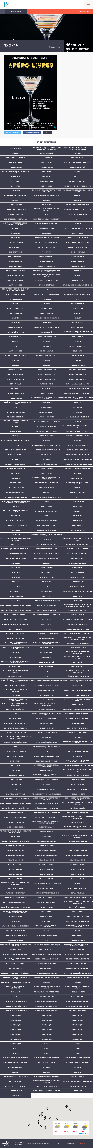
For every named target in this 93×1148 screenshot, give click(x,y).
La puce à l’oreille (15, 285)
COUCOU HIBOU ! (15, 591)
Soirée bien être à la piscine (15, 930)
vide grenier (77, 407)
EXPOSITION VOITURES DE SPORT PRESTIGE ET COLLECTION (46, 190)
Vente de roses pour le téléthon (46, 803)
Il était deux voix (77, 308)
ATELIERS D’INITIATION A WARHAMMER (77, 205)
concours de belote (77, 365)
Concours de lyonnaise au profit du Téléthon (77, 798)
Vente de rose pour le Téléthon (15, 615)
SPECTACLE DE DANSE (15, 1081)
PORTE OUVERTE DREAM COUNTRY (15, 355)
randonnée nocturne (46, 996)
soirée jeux (15, 341)
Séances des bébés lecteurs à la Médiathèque (77, 926)
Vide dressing (77, 412)
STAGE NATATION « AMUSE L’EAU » (15, 209)
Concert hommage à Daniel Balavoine (46, 238)
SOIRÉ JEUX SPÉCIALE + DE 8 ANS (15, 464)
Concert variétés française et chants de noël (77, 681)
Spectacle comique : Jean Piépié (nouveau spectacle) (15, 959)
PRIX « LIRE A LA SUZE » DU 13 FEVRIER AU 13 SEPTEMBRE (46, 775)
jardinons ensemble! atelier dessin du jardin (46, 987)
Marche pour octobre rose (77, 247)
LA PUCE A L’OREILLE (46, 153)
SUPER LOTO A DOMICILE (15, 596)
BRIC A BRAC (77, 153)
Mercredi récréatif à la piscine (46, 973)
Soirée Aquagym (15, 761)
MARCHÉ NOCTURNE (46, 652)
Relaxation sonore (77, 256)
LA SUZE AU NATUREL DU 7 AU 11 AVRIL (15, 195)
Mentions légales (45, 1143)
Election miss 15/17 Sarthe (15, 294)
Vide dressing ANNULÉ (46, 662)
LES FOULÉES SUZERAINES (77, 1086)
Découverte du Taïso (46, 638)
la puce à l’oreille (46, 393)
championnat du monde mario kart (15, 1058)
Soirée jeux (15, 200)
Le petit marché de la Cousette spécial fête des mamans (77, 902)
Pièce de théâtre (46, 912)
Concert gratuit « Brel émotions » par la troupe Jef (46, 713)
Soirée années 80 (15, 318)
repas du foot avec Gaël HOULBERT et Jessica (15, 421)
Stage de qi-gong (77, 271)
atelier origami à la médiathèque (77, 1062)
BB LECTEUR (46, 214)
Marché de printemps (46, 417)
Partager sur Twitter (12, 132)
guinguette (15, 388)
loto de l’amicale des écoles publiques (77, 973)
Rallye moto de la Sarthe (46, 667)
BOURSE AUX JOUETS (77, 355)
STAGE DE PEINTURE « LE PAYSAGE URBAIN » (15, 897)
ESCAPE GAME (15, 233)
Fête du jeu (77, 289)
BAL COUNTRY (15, 186)
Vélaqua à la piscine (77, 879)
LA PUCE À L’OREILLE (46, 469)
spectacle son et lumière (46, 1062)
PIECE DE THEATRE (46, 572)
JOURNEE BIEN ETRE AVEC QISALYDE (46, 431)
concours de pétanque (15, 374)
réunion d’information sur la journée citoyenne (46, 1081)
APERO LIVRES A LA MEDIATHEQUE (46, 520)
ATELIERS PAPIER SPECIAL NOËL (77, 624)
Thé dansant (15, 836)
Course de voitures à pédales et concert (46, 497)
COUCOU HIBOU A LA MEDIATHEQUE (15, 558)
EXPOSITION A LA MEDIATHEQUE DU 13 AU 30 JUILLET (15, 648)
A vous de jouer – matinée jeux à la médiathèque (46, 765)
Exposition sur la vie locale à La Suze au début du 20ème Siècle (46, 822)
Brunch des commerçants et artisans (15, 172)
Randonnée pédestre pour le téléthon (15, 808)
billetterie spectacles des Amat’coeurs (15, 440)
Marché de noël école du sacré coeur (46, 219)
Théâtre (77, 172)
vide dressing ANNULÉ (77, 167)
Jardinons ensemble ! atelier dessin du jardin (77, 987)
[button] (50, 1118)
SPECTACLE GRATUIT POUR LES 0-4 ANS (46, 294)
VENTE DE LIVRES (46, 186)
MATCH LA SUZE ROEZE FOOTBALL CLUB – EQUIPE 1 (46, 534)
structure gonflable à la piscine (46, 855)
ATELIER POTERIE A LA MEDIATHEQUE (46, 483)
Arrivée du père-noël (15, 454)
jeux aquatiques (15, 1015)
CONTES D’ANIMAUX (46, 351)
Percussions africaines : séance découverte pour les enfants (15, 831)
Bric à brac (77, 275)
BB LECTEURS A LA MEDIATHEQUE (15, 520)
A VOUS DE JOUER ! (77, 233)
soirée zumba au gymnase (46, 827)
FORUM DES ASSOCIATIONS (15, 638)
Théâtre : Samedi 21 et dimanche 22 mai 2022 (46, 558)
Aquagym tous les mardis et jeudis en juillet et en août (46, 270)
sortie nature (46, 657)
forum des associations (77, 1011)
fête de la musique (46, 167)
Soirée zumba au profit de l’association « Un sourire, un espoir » (15, 737)
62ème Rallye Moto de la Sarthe (15, 751)
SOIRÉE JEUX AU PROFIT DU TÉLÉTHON (77, 549)
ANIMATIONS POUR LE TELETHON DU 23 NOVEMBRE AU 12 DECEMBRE (15, 223)
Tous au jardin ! (15, 766)
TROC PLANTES (46, 346)
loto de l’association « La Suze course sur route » (15, 977)
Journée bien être (15, 266)
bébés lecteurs (15, 1095)
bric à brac (77, 883)
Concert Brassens (15, 252)
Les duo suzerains (46, 700)
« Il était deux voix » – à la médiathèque (46, 813)
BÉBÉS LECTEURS (46, 591)
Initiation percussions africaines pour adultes (77, 827)
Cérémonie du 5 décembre (46, 690)
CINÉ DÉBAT (15, 506)
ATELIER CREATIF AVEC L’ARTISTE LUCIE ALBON (77, 619)
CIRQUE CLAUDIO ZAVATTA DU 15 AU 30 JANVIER (77, 591)
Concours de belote (77, 266)
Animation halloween (46, 228)
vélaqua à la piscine (15, 869)
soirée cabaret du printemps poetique (46, 1091)
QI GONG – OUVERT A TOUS (46, 374)
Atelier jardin (46, 784)
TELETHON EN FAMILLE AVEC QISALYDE (15, 450)
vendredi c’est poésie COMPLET (15, 963)
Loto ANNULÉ (77, 662)
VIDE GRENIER (46, 299)
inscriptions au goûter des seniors (46, 978)
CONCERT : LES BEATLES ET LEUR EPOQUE (15, 619)
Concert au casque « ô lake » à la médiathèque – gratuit (77, 761)
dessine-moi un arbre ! (15, 1067)
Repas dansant (77, 337)
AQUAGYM (46, 200)
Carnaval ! (46, 930)
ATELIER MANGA (15, 181)
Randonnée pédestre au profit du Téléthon (15, 605)
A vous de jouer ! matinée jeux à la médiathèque (15, 699)
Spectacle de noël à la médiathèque (15, 954)
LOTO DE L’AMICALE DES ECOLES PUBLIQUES (46, 945)
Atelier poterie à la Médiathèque (77, 718)
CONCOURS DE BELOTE (46, 436)
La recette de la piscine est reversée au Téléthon (46, 798)
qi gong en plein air (46, 181)
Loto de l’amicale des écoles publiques (15, 799)
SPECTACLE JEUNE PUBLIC (77, 563)
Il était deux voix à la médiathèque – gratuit (77, 766)
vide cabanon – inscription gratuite (46, 318)
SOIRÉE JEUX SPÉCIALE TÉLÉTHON (77, 450)
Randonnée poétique (46, 285)
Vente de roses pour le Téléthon (46, 685)
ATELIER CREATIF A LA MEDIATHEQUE (46, 511)
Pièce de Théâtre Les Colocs (77, 907)
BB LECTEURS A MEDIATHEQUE (15, 794)
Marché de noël (46, 454)
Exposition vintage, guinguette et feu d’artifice (46, 275)
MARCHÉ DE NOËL (77, 322)
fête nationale (15, 384)
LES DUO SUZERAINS (15, 629)
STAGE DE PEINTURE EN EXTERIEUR (46, 1086)
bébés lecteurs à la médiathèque (15, 742)
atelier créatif (77, 704)
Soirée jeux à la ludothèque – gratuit (77, 968)
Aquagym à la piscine (77, 864)
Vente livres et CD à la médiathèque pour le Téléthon (77, 803)
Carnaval (77, 195)
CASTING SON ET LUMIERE (15, 756)
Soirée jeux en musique (46, 728)
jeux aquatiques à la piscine (46, 841)
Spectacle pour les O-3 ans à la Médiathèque (46, 926)
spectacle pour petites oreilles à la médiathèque (46, 704)
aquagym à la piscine (15, 860)
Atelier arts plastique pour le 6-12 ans (77, 209)
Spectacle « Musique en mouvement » (15, 902)
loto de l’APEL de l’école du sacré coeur (15, 973)
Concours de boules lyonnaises (15, 685)
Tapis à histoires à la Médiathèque (77, 921)
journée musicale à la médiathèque (15, 1077)
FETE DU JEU (46, 563)
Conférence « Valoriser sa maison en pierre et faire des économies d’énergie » (15, 501)
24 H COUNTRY (77, 511)
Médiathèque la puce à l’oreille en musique (15, 982)
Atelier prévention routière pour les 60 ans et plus (46, 398)
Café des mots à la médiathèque (46, 817)
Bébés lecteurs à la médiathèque (77, 388)
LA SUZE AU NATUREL (77, 502)
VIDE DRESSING (15, 322)
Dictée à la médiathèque (15, 393)
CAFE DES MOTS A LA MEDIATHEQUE (77, 775)
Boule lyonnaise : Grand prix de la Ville (15, 841)
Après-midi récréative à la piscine (15, 935)
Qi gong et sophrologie (46, 266)
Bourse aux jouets (15, 247)
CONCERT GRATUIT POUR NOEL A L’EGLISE (46, 327)
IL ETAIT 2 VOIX (46, 233)
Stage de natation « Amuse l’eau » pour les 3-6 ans (77, 426)
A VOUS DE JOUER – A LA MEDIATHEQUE (77, 789)
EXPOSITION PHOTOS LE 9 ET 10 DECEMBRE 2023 (46, 445)
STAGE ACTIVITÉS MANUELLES (46, 426)
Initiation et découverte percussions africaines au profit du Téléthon (77, 605)
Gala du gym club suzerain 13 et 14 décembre (15, 690)
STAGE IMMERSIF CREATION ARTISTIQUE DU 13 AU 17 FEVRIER (15, 539)
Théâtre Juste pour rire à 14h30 (77, 916)
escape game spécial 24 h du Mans (15, 497)
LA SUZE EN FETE (15, 431)
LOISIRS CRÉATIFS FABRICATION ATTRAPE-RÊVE (46, 883)
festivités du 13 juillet (46, 888)
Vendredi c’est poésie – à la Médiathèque (46, 794)
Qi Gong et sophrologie (77, 181)
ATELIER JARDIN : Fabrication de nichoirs (15, 624)
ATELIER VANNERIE (77, 568)
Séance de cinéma (46, 907)
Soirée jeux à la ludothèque (77, 610)
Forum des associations (15, 275)
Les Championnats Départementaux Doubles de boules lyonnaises (15, 911)
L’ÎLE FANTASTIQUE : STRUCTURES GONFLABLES (15, 549)
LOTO (77, 299)
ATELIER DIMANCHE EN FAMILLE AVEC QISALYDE (77, 464)
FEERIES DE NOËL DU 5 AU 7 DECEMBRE (46, 224)
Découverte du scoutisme (15, 492)
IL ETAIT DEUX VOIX (15, 191)
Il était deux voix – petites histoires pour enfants (77, 742)
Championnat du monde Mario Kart (15, 1062)
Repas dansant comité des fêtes (77, 242)
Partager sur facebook (32, 132)
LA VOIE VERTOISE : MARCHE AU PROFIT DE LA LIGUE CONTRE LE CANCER (77, 148)
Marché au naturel (15, 299)
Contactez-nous (32, 1143)
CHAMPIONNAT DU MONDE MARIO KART (46, 1077)
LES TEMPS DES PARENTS (77, 586)
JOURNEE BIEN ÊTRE (46, 322)
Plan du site (71, 1143)
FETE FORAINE (15, 516)
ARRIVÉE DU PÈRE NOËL (15, 327)
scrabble (46, 360)
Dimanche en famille (77, 252)
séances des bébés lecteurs (15, 827)
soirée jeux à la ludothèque (46, 897)
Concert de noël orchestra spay (15, 219)
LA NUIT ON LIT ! (15, 544)
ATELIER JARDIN (77, 516)
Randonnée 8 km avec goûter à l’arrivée (77, 294)
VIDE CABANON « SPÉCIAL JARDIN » (46, 530)
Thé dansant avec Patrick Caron (77, 676)
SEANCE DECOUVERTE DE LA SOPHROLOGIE (46, 615)
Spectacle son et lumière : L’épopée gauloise (46, 209)
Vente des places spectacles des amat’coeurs (77, 671)
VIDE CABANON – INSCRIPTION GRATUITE (46, 195)
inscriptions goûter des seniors (77, 978)
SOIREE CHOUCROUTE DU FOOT (46, 525)
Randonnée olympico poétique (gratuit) (46, 421)
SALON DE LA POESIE (77, 572)
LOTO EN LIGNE (15, 535)
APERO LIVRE (15, 582)
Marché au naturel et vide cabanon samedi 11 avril (77, 190)
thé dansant (15, 992)
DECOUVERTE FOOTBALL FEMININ (77, 728)
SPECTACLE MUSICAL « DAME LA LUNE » (46, 553)
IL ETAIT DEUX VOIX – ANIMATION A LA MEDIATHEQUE (15, 643)
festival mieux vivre (77, 893)
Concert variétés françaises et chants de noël (77, 332)
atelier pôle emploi (15, 657)
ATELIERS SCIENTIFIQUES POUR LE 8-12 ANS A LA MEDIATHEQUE (46, 643)
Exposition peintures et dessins (15, 728)
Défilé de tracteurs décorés (77, 445)
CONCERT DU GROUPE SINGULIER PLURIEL (77, 454)
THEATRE (46, 502)
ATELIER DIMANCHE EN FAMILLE (15, 469)
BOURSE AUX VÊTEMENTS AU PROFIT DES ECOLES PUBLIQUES (15, 944)
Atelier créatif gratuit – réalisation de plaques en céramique (77, 944)
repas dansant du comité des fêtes (46, 992)
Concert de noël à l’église (46, 605)
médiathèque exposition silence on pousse (77, 1081)
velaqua (46, 1044)
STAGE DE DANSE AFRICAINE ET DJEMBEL (46, 756)
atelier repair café (15, 1091)
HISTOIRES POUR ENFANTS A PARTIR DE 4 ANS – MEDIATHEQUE (15, 883)
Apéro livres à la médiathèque (77, 813)
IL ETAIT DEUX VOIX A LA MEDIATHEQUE (46, 634)
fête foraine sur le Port (15, 775)
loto (77, 219)
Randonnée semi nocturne (15, 271)
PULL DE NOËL (15, 445)
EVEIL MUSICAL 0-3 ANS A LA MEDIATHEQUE (77, 634)
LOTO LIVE (77, 313)
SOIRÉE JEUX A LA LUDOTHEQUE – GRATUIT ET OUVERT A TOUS (46, 478)
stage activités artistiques (15, 412)
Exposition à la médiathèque (77, 214)
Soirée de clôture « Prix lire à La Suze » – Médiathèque (15, 704)
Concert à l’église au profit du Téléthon (77, 228)
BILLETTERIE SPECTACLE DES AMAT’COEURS (46, 601)
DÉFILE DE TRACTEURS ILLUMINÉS (46, 549)
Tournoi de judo (15, 770)
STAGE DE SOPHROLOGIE (15, 940)
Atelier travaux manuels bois (77, 238)
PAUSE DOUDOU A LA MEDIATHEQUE (78, 643)
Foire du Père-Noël (15, 337)
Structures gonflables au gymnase (77, 954)
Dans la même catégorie (46, 142)
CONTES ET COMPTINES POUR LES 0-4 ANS (77, 186)
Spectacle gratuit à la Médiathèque (46, 893)
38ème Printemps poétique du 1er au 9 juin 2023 (77, 539)
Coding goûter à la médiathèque (46, 959)
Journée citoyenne (15, 916)
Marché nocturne (15, 162)
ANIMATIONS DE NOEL (77, 327)
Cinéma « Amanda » (77, 784)
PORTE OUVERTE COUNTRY (15, 487)
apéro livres (46, 388)
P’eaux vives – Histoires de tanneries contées (15, 671)
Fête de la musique (15, 167)
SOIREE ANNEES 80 (77, 525)
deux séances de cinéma (15, 822)
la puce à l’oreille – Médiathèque (77, 695)
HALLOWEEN (77, 473)
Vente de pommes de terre (46, 247)
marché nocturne (77, 996)
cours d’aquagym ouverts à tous (77, 384)
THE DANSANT (77, 756)
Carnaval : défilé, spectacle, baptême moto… (77, 657)
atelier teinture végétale (15, 709)
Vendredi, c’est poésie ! (15, 417)
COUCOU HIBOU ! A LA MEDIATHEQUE (15, 525)
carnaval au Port (46, 770)
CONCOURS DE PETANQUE (46, 487)
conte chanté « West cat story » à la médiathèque (15, 987)
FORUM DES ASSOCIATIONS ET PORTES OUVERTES (77, 483)
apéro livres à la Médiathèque (46, 935)
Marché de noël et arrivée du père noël (77, 690)
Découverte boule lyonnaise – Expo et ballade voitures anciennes (15, 289)
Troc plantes (46, 252)
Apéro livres (46, 172)
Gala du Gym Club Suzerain (46, 610)
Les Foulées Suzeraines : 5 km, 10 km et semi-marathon (77, 836)
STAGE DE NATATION (15, 313)
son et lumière (46, 407)
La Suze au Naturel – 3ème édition (77, 417)
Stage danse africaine (15, 242)
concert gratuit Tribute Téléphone (77, 714)
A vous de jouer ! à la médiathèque (46, 280)
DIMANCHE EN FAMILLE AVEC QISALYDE (77, 431)
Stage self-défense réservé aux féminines (77, 285)
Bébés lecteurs (15, 148)
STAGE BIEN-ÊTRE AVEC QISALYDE (46, 464)
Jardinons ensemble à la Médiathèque (15, 926)
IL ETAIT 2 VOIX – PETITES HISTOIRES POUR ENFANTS (77, 699)
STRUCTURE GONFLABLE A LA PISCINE (77, 751)
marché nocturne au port (77, 888)
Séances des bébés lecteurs (46, 902)
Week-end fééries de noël (15, 332)
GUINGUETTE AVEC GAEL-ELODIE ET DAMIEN (77, 162)
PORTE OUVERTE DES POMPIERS (15, 158)
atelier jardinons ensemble (46, 963)
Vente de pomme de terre (77, 346)
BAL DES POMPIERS (46, 158)
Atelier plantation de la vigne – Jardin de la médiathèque (77, 817)
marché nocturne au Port (15, 893)
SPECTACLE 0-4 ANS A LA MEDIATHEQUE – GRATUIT (15, 511)
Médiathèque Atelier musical (15, 1086)
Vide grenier (15, 176)
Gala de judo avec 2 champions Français (77, 897)
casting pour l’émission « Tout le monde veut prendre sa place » (15, 662)
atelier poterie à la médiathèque (15, 723)
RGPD (58, 1143)
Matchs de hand (77, 685)
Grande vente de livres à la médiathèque (77, 393)
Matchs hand (77, 601)
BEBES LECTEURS (15, 483)
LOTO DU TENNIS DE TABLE (15, 214)
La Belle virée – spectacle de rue (46, 718)
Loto (46, 671)
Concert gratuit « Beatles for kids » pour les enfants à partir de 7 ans (46, 148)
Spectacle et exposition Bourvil (46, 242)
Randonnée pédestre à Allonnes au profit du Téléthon (15, 681)
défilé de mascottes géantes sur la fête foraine (77, 770)
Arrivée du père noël (77, 808)
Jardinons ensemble (46, 916)
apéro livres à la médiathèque (46, 742)
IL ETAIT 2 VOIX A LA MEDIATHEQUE (15, 553)
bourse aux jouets (46, 695)
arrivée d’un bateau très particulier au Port (46, 746)
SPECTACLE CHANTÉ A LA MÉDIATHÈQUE (77, 469)
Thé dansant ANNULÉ (15, 667)
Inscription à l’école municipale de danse (77, 709)
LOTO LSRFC (15, 153)
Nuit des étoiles (77, 280)
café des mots (78, 1091)
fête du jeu (77, 176)
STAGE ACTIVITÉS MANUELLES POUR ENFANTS (77, 459)
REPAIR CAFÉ (46, 982)
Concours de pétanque (78, 158)
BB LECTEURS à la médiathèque (46, 761)
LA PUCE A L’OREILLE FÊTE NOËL (46, 789)
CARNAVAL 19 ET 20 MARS (46, 577)
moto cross (46, 737)
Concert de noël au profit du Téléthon (46, 450)
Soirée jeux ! (46, 921)
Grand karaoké (46, 332)
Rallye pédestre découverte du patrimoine (15, 907)
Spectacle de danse (46, 723)
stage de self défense (15, 813)
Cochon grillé (46, 176)
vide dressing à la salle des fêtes (46, 780)
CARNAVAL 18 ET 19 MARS (77, 530)
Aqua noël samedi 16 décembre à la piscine (46, 954)
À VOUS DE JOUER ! (46, 473)
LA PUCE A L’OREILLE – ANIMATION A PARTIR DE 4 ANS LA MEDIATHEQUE (78, 638)
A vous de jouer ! (46, 162)
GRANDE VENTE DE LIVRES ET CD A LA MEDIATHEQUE (77, 652)
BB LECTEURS (46, 205)
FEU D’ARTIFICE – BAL (46, 648)
